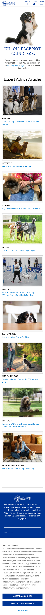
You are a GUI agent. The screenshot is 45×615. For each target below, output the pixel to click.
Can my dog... (9, 334)
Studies (6, 118)
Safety (5, 247)
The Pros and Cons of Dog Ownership (18, 468)
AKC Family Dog (10, 376)
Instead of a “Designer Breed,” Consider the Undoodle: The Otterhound (20, 425)
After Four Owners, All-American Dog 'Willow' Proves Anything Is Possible (18, 293)
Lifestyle (7, 163)
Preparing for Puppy (13, 465)
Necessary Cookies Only (22, 603)
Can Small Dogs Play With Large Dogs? (18, 250)
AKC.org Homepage (15, 65)
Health (6, 205)
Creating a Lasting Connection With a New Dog (20, 380)
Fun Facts (7, 420)
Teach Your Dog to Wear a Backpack (17, 166)
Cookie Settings (22, 610)
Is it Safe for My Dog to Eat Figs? (15, 337)
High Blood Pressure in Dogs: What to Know (21, 208)
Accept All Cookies (22, 596)
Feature (6, 289)
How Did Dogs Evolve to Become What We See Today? (20, 122)
